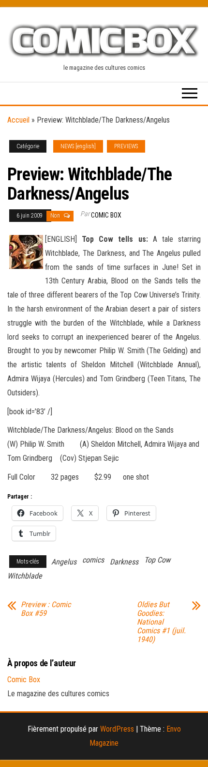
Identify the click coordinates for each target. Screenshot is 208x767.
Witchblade (24, 575)
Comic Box (106, 215)
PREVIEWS (126, 146)
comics (93, 559)
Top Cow (157, 559)
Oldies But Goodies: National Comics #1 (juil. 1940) (161, 622)
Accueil (18, 120)
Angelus (63, 561)
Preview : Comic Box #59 (46, 609)
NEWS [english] (78, 146)
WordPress (117, 729)
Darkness (124, 561)
